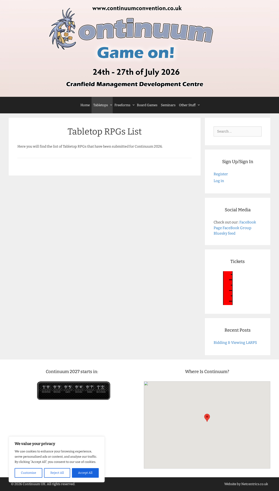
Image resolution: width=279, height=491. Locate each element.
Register (221, 174)
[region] (57, 459)
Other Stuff (187, 105)
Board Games (147, 105)
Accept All (85, 473)
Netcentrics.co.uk (254, 484)
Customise (28, 473)
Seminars (168, 105)
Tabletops (100, 105)
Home (85, 105)
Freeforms (122, 105)
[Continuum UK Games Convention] (139, 48)
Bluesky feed (224, 233)
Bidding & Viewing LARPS (235, 342)
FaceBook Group (237, 228)
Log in (219, 181)
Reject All (57, 473)
